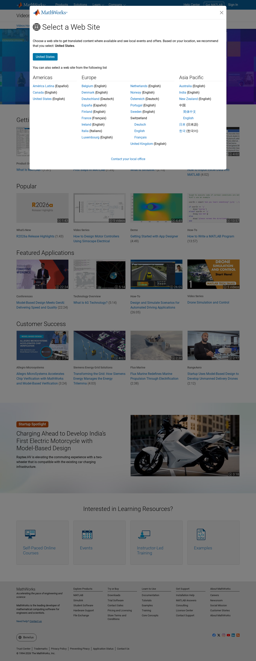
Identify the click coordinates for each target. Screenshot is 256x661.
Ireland (86, 124)
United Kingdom (141, 144)
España (87, 105)
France (86, 118)
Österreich (137, 99)
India (182, 92)
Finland (87, 112)
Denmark (88, 92)
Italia (85, 131)
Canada (38, 92)
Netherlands (138, 86)
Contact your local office (128, 159)
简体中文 (189, 112)
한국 (182, 131)
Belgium (87, 86)
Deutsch (140, 124)
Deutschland (90, 99)
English (139, 131)
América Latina (43, 86)
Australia (185, 86)
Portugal (136, 105)
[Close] (221, 12)
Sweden (136, 112)
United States (42, 99)
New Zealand (188, 99)
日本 (182, 124)
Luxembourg (90, 137)
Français (140, 137)
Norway (135, 92)
